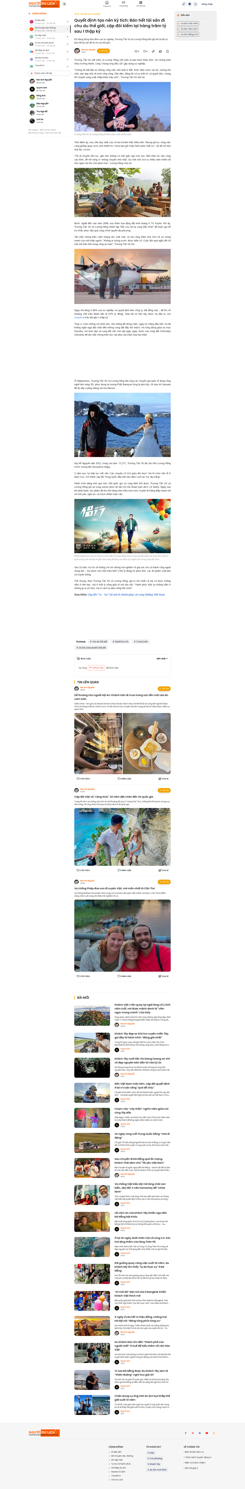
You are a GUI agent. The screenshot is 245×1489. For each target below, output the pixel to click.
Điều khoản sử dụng (36, 133)
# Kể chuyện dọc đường (87, 14)
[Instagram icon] (193, 1433)
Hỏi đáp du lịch (118, 1467)
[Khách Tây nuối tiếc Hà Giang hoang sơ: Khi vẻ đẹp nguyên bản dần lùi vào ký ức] (92, 1068)
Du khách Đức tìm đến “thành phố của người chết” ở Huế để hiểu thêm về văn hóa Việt (142, 1346)
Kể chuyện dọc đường (122, 1455)
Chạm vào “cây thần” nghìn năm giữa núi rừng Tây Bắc (141, 1111)
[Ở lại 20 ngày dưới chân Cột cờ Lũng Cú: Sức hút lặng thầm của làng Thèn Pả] (92, 1247)
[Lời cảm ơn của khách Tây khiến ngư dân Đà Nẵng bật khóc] (92, 1222)
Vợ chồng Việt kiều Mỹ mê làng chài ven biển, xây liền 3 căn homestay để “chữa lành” (140, 1188)
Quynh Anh (125, 1049)
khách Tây (154, 1464)
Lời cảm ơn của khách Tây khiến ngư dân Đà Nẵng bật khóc (141, 1215)
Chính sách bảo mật (53, 133)
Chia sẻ (165, 779)
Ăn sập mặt (116, 1459)
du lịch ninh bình (157, 1469)
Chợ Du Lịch (117, 1479)
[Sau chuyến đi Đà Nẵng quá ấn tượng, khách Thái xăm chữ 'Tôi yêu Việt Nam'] (92, 1168)
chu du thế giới (99, 641)
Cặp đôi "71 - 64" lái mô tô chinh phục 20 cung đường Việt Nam (126, 594)
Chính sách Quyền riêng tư (197, 1457)
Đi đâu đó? (116, 1451)
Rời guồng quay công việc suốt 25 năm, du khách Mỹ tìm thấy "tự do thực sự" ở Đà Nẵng (142, 1267)
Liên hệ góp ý (33, 130)
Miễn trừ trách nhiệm (48, 130)
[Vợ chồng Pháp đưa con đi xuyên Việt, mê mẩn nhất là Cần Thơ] (122, 935)
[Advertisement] (143, 359)
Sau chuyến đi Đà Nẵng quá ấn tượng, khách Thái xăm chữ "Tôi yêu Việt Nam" (139, 1161)
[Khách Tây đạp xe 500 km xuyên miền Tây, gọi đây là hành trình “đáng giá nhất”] (92, 1043)
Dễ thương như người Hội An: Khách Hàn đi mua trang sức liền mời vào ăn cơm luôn (121, 697)
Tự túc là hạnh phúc (121, 1463)
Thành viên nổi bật (43, 73)
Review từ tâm (118, 1471)
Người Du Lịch (121, 641)
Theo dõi (104, 51)
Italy (151, 1452)
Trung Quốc (142, 641)
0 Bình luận (126, 779)
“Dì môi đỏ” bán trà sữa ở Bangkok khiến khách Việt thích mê (140, 1294)
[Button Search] (64, 4)
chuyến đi (79, 317)
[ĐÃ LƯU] (167, 51)
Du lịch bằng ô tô (189, 34)
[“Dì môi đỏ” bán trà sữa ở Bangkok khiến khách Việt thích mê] (92, 1301)
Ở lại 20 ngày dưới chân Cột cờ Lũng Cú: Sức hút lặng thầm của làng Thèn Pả (143, 1240)
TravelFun (116, 1475)
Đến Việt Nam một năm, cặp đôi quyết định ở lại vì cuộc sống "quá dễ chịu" (142, 1086)
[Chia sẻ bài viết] (183, 4)
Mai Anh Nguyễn (88, 49)
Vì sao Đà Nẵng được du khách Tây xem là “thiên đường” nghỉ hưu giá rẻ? (141, 1373)
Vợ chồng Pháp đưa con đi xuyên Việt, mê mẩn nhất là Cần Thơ (114, 888)
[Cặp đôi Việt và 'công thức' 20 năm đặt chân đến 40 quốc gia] (122, 836)
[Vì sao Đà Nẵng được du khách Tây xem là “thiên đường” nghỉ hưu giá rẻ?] (92, 1380)
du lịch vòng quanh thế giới (92, 647)
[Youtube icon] (207, 1433)
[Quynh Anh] (117, 1050)
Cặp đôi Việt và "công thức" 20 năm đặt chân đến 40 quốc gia (113, 797)
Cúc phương (155, 1458)
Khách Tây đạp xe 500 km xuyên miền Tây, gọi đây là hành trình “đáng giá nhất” (142, 1035)
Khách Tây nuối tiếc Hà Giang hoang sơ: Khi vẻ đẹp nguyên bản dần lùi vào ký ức (142, 1061)
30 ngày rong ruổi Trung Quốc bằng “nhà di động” (142, 1136)
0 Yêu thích (85, 779)
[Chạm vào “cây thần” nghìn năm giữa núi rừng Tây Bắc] (92, 1118)
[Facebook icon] (185, 1433)
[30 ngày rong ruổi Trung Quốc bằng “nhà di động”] (92, 1143)
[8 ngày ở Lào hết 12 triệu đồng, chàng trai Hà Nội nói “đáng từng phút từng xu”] (92, 1326)
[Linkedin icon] (200, 1433)
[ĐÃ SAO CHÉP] (153, 51)
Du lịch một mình (189, 23)
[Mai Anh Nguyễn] (76, 688)
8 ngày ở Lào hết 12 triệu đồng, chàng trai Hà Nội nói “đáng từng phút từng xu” (141, 1319)
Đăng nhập (98, 667)
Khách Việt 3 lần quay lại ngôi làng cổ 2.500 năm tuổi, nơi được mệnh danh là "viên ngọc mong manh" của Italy (142, 1008)
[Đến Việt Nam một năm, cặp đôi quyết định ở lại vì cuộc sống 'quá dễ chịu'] (92, 1093)
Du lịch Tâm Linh (188, 28)
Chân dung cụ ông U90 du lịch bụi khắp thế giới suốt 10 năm (142, 1398)
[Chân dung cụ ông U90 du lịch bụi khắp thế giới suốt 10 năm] (92, 1405)
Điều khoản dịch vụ (194, 1451)
